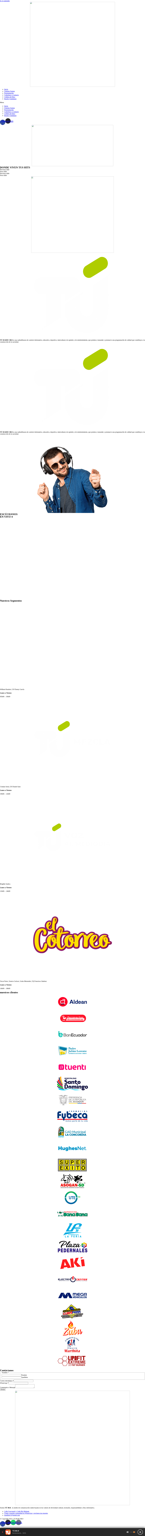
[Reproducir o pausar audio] (140, 1532)
